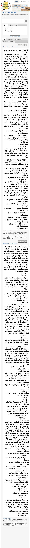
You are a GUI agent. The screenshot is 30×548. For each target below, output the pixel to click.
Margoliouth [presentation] (5, 41)
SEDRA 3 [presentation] (12, 41)
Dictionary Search (16, 5)
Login (16, 1)
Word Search (24, 5)
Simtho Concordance (15, 36)
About (19, 10)
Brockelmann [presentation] (18, 39)
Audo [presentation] (4, 39)
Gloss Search (15, 7)
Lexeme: (3, 17)
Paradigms (22, 7)
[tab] (6, 25)
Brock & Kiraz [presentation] (10, 39)
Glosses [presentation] (11, 25)
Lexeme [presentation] (6, 25)
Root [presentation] (16, 25)
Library (14, 10)
